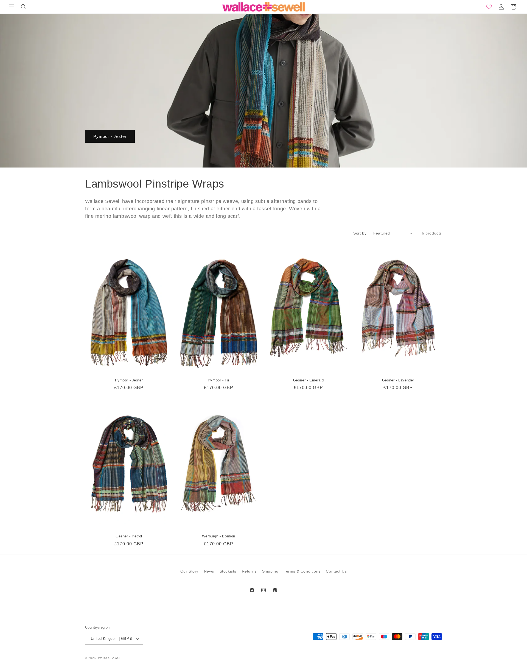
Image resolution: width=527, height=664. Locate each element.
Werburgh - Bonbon (218, 536)
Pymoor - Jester (110, 136)
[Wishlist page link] (489, 7)
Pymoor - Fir (218, 380)
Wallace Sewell (109, 658)
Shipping (270, 571)
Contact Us (336, 571)
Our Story (189, 571)
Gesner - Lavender (398, 380)
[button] (11, 7)
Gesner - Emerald (308, 380)
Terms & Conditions (302, 571)
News (209, 571)
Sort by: (360, 233)
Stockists (228, 571)
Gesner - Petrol (129, 536)
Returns (249, 571)
